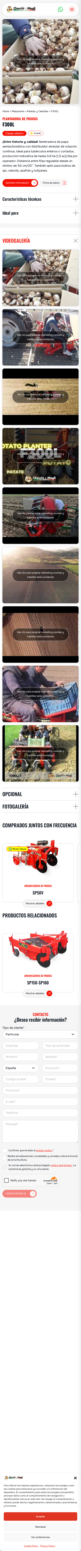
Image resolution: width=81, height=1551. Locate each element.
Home (5, 111)
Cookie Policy (31, 1545)
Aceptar (40, 1516)
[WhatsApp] (60, 9)
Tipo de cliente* (13, 1028)
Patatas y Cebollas (37, 111)
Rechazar (40, 1526)
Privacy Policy (47, 1545)
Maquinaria (18, 111)
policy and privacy (61, 1165)
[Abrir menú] (72, 9)
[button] (75, 1478)
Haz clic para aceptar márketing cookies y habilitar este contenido (40, 61)
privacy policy (44, 1150)
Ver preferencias (40, 1537)
